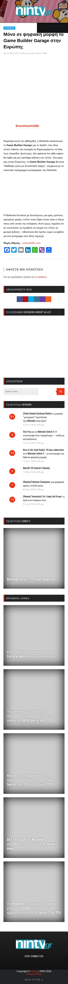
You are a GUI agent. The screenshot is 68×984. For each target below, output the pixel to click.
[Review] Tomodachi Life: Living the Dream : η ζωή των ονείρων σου (44, 498)
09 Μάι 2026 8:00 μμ (33, 489)
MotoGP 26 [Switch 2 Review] (36, 468)
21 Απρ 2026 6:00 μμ (33, 504)
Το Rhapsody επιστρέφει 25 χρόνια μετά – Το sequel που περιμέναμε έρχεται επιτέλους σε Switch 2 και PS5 (34, 908)
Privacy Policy (34, 974)
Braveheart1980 (39, 53)
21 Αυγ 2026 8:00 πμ (17, 788)
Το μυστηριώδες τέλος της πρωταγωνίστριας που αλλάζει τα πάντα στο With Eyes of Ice (31, 716)
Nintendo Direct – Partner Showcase (31, 579)
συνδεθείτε (41, 277)
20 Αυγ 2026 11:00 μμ (18, 917)
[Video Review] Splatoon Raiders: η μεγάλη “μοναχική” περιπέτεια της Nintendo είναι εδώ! (43, 416)
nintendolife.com (31, 243)
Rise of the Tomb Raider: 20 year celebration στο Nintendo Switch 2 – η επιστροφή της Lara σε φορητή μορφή (43, 453)
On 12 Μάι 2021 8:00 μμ (15, 53)
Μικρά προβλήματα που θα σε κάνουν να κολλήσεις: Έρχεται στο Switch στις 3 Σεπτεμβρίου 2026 (32, 780)
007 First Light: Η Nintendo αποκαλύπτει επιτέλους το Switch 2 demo (32, 844)
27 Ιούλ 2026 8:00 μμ (33, 424)
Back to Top (33, 980)
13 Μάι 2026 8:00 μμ (33, 471)
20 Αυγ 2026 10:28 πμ (18, 724)
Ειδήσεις (9, 28)
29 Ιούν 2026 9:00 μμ (33, 442)
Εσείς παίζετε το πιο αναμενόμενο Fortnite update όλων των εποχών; (32, 653)
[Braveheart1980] (7, 130)
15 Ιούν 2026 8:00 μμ (33, 461)
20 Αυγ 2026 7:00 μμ (17, 660)
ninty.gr (35, 971)
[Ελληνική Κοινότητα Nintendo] (34, 16)
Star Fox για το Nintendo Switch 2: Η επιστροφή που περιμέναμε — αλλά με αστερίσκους (43, 435)
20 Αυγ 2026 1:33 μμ (17, 852)
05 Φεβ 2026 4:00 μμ (17, 583)
